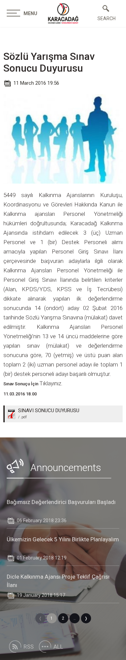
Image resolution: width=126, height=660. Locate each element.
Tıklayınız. (50, 383)
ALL (58, 646)
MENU (30, 13)
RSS (29, 646)
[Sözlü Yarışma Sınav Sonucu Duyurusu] (63, 13)
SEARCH (105, 18)
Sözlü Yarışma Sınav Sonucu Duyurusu (49, 62)
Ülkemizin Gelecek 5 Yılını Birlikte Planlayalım (63, 539)
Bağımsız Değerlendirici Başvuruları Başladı (61, 502)
